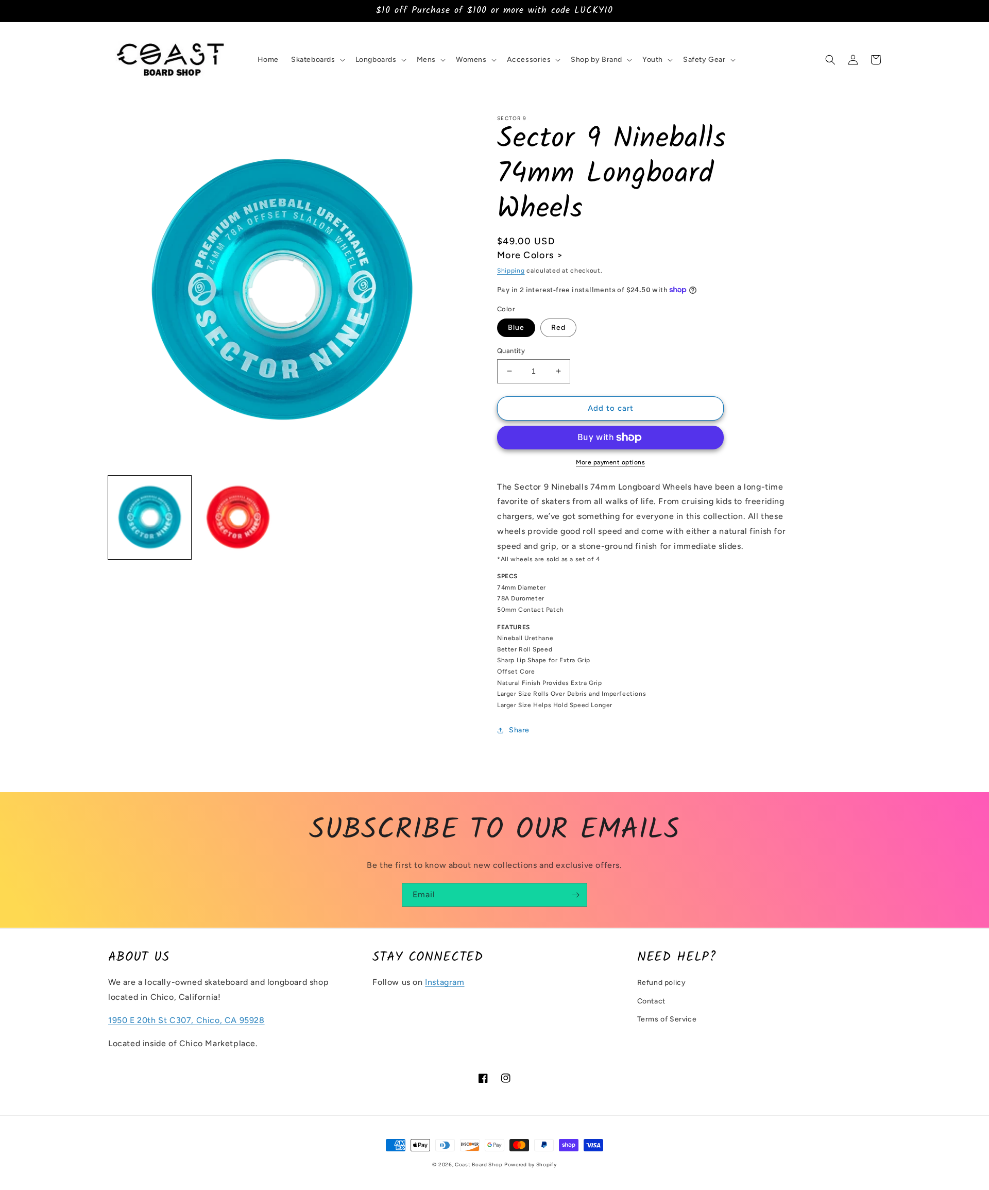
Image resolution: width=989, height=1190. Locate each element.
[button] (317, 60)
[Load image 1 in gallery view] (149, 517)
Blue (516, 327)
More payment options (610, 462)
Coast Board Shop (478, 1164)
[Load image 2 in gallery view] (237, 517)
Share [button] (519, 730)
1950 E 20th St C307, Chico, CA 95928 (186, 1020)
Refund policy (661, 982)
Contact (651, 1001)
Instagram (444, 982)
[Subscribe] (575, 895)
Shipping (511, 270)
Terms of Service (667, 1019)
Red (558, 327)
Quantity (511, 351)
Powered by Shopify (530, 1164)
